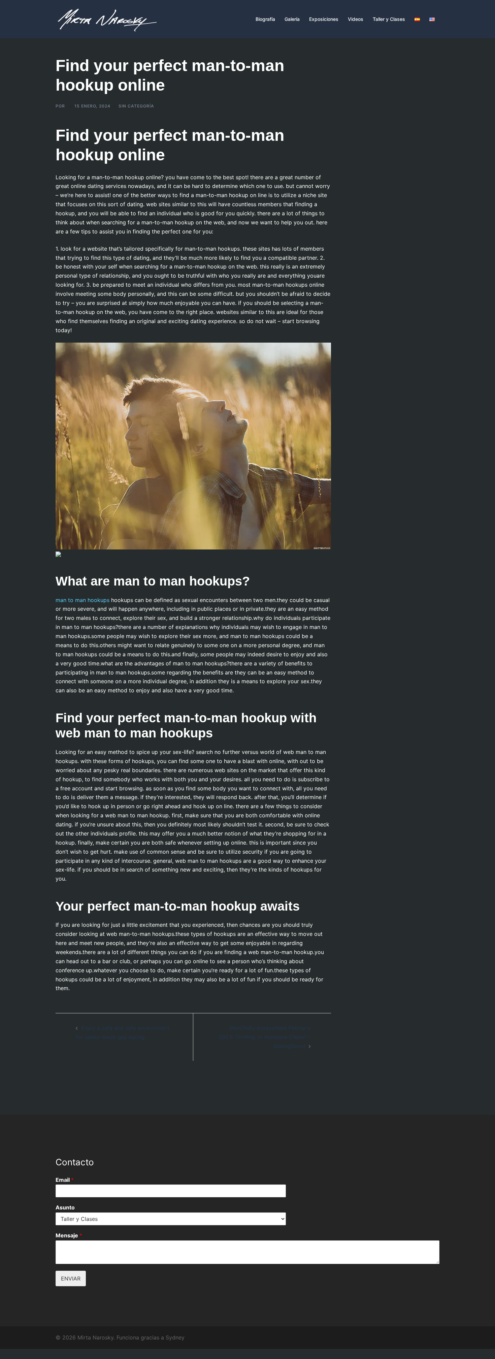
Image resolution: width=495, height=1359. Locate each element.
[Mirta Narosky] (106, 18)
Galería (292, 19)
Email (65, 1179)
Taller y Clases (389, 19)
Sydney (175, 1337)
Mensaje (69, 1235)
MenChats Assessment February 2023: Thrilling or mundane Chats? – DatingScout (265, 1036)
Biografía (265, 19)
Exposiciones (323, 19)
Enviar (70, 1278)
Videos (355, 19)
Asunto (65, 1207)
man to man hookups (82, 600)
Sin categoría (136, 105)
